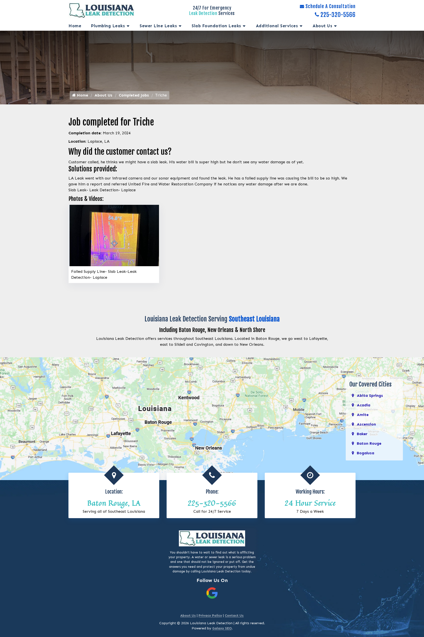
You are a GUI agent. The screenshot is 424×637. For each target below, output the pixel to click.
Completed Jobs (134, 95)
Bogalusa (365, 453)
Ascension (366, 424)
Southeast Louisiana (254, 319)
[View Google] (212, 592)
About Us (322, 25)
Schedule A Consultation (330, 6)
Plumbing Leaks (108, 25)
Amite (363, 414)
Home (74, 25)
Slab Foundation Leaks (216, 25)
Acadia (363, 405)
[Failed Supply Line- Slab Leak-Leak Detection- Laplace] (114, 235)
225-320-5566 (338, 15)
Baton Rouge (369, 443)
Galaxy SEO (222, 628)
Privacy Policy (210, 615)
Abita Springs (370, 395)
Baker (362, 433)
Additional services (277, 25)
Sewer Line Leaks (158, 25)
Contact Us (234, 615)
